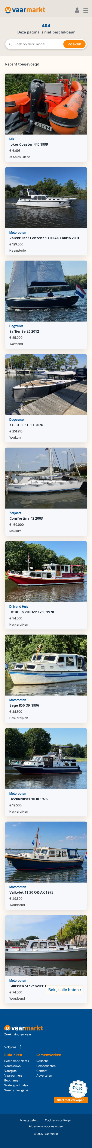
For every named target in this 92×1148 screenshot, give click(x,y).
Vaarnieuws (12, 1066)
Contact (41, 1071)
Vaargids (10, 1071)
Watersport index (16, 1085)
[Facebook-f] (20, 1047)
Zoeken (74, 44)
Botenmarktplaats (16, 1061)
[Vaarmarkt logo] (25, 10)
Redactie (42, 1061)
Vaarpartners (13, 1075)
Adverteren (43, 1075)
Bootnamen (12, 1080)
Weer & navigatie (16, 1090)
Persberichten (43, 1066)
